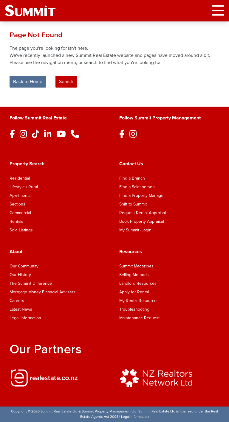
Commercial (20, 212)
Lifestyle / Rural (24, 186)
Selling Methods (134, 274)
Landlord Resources (138, 283)
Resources (130, 252)
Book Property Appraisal (141, 221)
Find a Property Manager (142, 195)
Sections (17, 204)
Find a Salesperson (137, 186)
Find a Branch (132, 178)
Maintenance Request (139, 317)
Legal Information (25, 317)
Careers (17, 300)
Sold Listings (21, 230)
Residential (20, 178)
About (16, 252)
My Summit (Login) (135, 230)
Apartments (20, 195)
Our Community (24, 266)
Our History (20, 274)
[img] (60, 377)
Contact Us (131, 164)
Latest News (21, 309)
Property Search (27, 164)
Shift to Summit (133, 204)
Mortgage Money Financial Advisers (42, 292)
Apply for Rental (134, 292)
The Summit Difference (31, 283)
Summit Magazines (136, 266)
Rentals (16, 221)
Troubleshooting (134, 309)
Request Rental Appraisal (142, 212)
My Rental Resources (139, 300)
